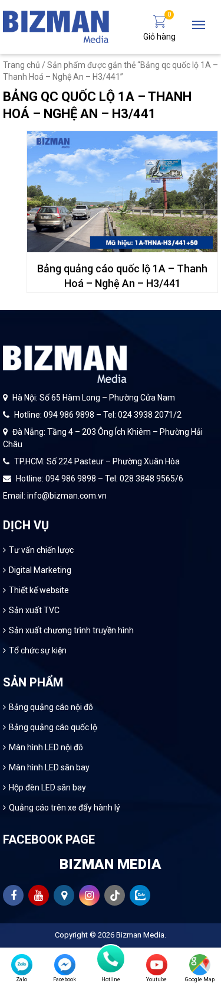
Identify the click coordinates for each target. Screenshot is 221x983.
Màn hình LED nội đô (46, 747)
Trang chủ (21, 65)
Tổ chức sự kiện (38, 650)
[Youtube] (156, 964)
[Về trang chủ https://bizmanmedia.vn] (56, 26)
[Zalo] (22, 964)
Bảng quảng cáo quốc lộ (53, 727)
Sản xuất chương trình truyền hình (71, 630)
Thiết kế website (39, 590)
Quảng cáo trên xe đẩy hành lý (64, 807)
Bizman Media (140, 934)
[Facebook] (65, 964)
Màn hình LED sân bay (49, 767)
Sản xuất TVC (34, 610)
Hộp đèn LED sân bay (47, 787)
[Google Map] (200, 964)
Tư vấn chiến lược (41, 550)
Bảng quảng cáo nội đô (51, 707)
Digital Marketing (40, 570)
